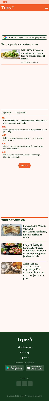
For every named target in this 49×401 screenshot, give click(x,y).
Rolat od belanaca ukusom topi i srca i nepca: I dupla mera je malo (23, 139)
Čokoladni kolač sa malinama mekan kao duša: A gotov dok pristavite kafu (25, 122)
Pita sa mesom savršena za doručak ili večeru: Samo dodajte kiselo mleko (23, 147)
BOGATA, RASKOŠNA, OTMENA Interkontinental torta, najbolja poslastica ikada (35, 231)
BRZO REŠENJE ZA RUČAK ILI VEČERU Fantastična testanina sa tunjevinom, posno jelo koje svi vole (34, 250)
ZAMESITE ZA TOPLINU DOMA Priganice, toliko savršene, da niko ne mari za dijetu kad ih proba (33, 271)
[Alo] (4, 2)
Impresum (24, 357)
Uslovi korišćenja (24, 347)
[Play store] (14, 368)
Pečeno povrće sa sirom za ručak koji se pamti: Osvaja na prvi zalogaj (25, 130)
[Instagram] (24, 383)
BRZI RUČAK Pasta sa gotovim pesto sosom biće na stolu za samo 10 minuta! (33, 54)
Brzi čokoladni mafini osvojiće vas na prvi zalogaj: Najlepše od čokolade (22, 156)
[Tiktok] (30, 383)
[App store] (35, 368)
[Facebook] (18, 383)
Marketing (24, 352)
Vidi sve (24, 165)
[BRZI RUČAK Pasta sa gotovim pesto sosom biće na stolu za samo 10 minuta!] (10, 56)
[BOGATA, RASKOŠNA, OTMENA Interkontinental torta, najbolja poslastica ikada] (11, 230)
